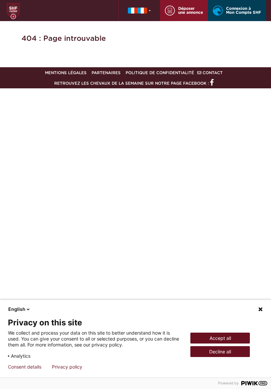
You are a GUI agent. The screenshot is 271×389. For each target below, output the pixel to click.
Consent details (24, 367)
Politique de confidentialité (160, 73)
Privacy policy (67, 367)
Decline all (220, 351)
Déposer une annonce (190, 11)
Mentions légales (66, 73)
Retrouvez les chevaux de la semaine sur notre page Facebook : (132, 83)
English (16, 309)
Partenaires (106, 73)
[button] (139, 10)
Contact (212, 73)
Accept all (220, 338)
